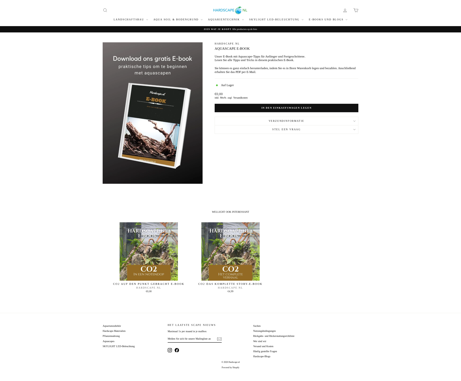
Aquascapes (108, 341)
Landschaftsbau (129, 19)
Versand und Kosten (263, 346)
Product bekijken (148, 276)
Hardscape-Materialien (114, 331)
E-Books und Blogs (327, 19)
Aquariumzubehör (112, 326)
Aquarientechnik (224, 19)
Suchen (257, 326)
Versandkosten (240, 97)
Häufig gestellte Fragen (265, 351)
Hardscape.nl (227, 43)
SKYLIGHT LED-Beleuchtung (275, 19)
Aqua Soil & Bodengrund (176, 19)
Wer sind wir (259, 341)
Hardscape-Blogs (261, 356)
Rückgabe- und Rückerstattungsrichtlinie (273, 336)
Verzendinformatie (287, 121)
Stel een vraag (286, 129)
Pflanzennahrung (111, 336)
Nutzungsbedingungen (264, 331)
